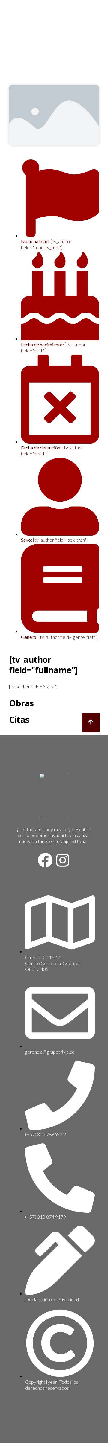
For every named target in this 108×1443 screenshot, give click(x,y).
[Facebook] (45, 860)
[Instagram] (62, 860)
